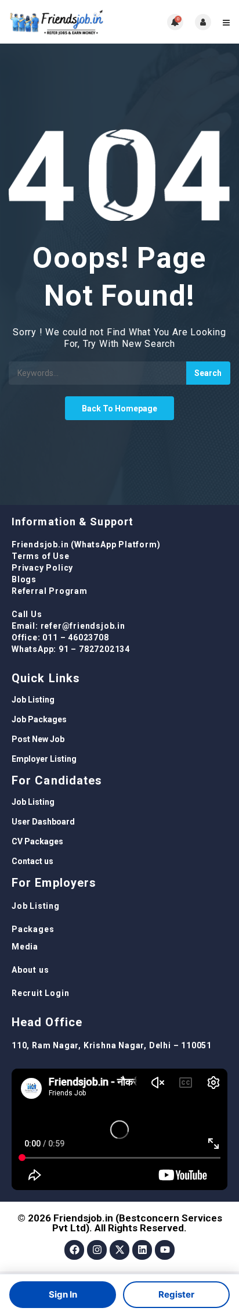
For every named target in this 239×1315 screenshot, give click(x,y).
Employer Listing (44, 759)
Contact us (32, 861)
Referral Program (50, 591)
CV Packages (37, 841)
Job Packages (39, 719)
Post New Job (38, 739)
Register (176, 1294)
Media (25, 946)
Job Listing (33, 700)
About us (30, 969)
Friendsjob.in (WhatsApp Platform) (86, 544)
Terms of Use (41, 556)
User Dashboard (43, 822)
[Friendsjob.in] (64, 22)
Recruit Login (40, 993)
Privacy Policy (42, 567)
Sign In (63, 1294)
